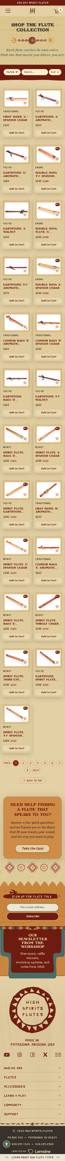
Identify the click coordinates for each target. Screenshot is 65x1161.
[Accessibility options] (6, 1144)
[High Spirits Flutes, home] (32, 11)
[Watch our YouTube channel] (7, 1055)
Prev (7, 763)
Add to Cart (48, 580)
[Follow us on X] (45, 1055)
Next (36, 770)
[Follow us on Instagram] (20, 1055)
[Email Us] (58, 1055)
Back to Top (34, 780)
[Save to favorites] (57, 550)
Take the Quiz (32, 848)
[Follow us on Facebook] (33, 1055)
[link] (49, 560)
